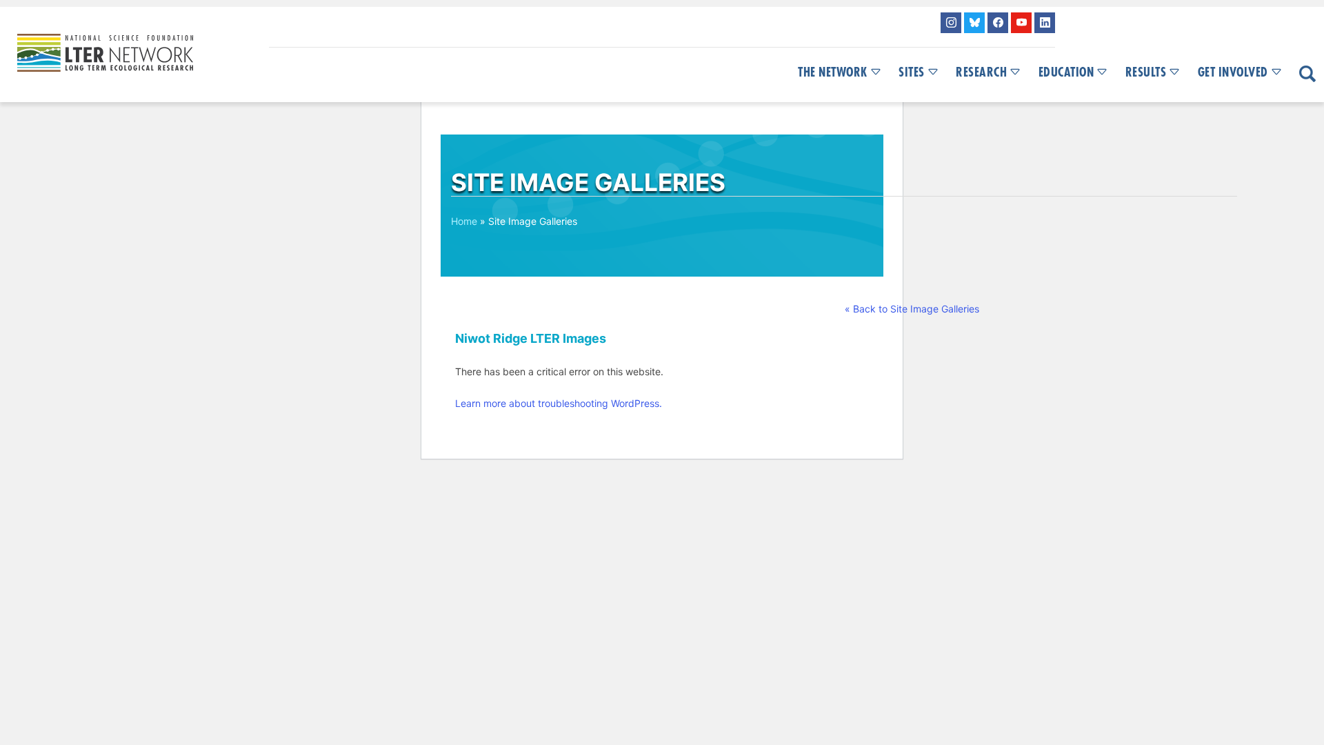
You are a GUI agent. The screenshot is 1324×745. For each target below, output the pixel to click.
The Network (832, 72)
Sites (912, 72)
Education (1066, 72)
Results (1146, 72)
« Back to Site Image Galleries (912, 309)
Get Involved (1233, 72)
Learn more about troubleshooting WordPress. (558, 403)
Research (981, 72)
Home (464, 221)
